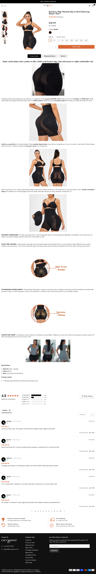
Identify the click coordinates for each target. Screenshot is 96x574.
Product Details (34, 56)
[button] (90, 433)
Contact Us (28, 540)
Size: (57, 37)
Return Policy (29, 548)
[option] (27, 30)
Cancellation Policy (30, 555)
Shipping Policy (29, 545)
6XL (86, 40)
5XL (81, 40)
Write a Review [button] (88, 396)
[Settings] (89, 5)
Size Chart (61, 37)
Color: (53, 29)
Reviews (63, 56)
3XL (72, 40)
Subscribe (54, 550)
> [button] (64, 511)
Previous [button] (10, 30)
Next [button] (45, 30)
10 (60, 511)
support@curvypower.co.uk (11, 549)
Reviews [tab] (4, 410)
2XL (67, 40)
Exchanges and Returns (31, 550)
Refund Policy (29, 552)
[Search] (5, 5)
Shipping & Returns (49, 56)
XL (62, 40)
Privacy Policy (29, 557)
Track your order (30, 542)
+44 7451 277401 (9, 546)
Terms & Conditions (30, 560)
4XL (76, 40)
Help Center (28, 562)
